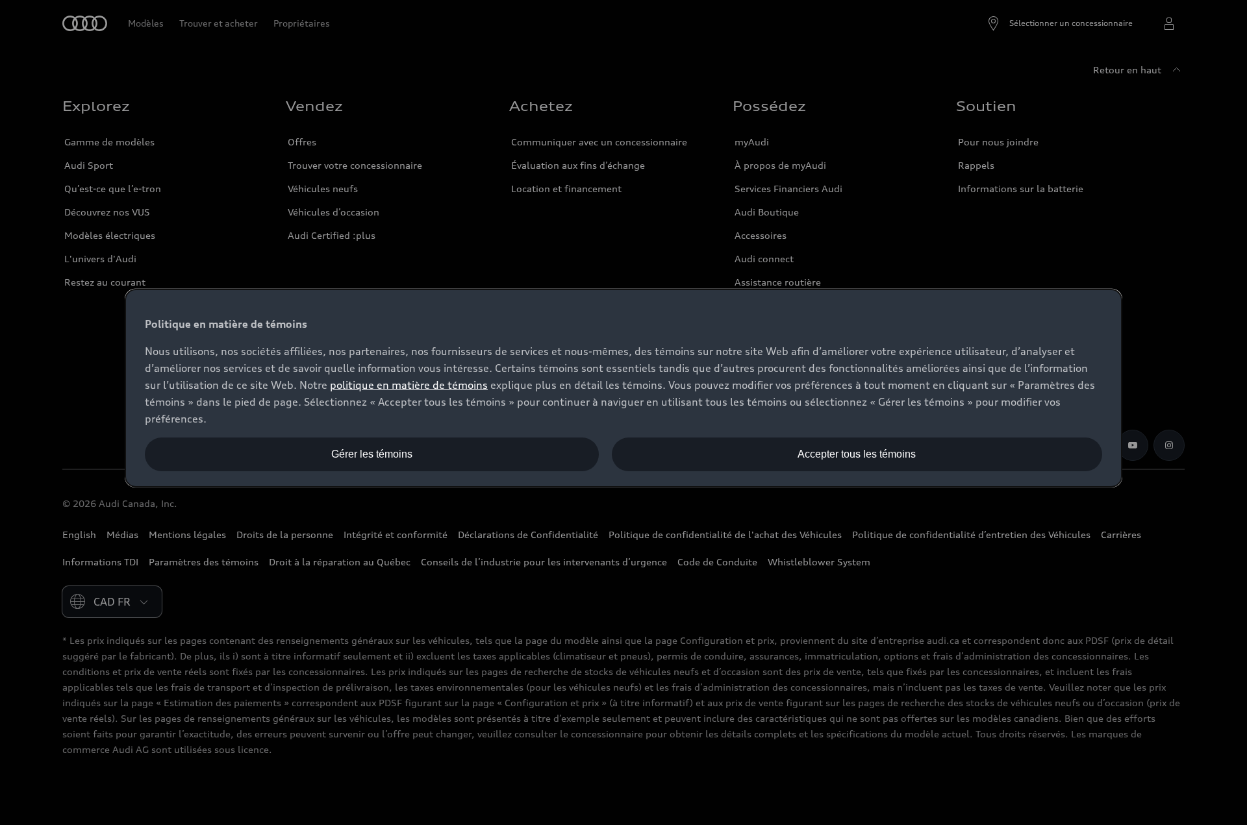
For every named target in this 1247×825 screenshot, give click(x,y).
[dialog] (623, 388)
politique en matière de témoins (409, 384)
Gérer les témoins (371, 454)
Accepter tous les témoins (857, 454)
